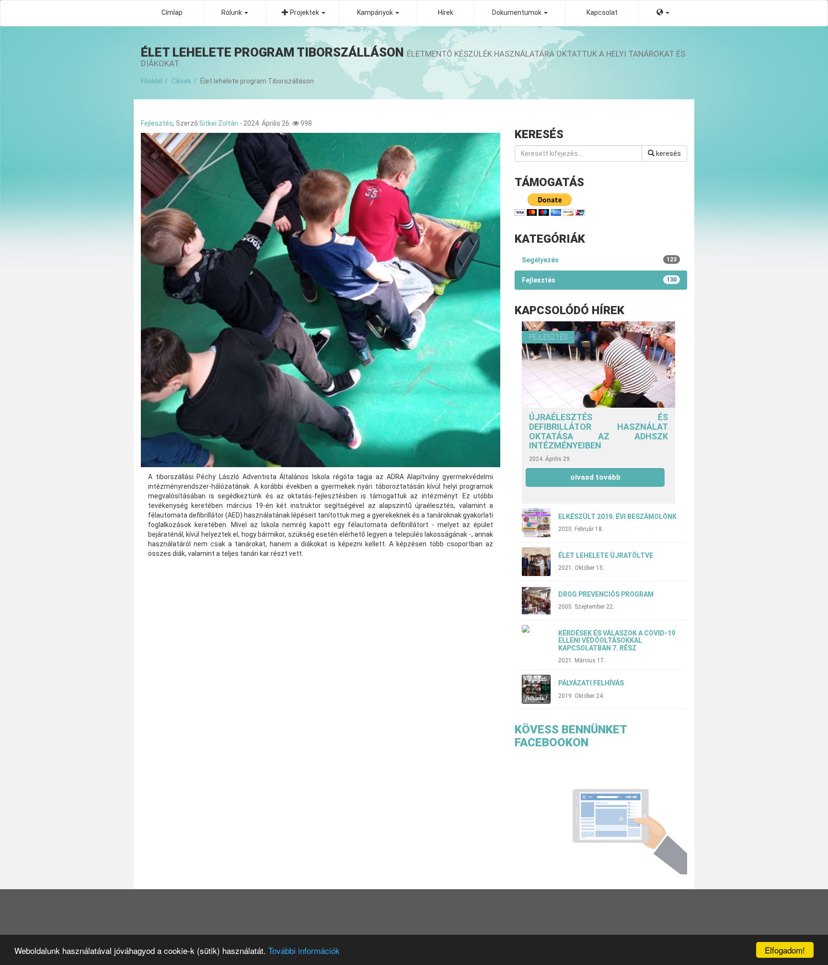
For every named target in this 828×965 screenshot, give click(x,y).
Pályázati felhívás (591, 683)
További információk (304, 950)
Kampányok (375, 12)
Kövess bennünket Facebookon (571, 736)
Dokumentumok (517, 12)
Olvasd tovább (595, 477)
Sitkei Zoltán (218, 123)
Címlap (172, 12)
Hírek (445, 12)
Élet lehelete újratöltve (605, 555)
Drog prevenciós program (606, 594)
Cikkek (181, 81)
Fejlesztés (157, 123)
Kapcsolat (602, 12)
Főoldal (151, 81)
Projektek (304, 12)
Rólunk (232, 12)
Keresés (668, 153)
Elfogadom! (785, 950)
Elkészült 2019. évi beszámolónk (617, 516)
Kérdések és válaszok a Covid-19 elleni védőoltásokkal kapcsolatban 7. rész (616, 640)
